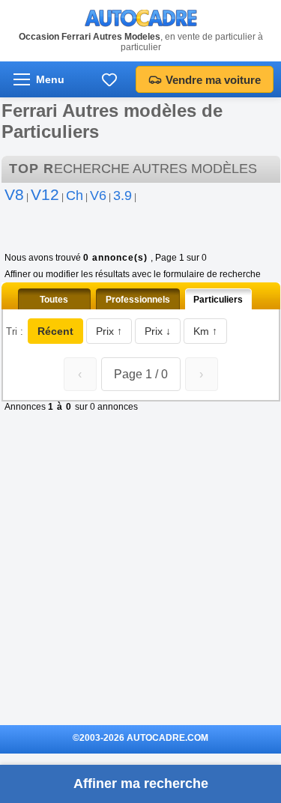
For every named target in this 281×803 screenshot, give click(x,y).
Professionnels (138, 299)
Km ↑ (205, 331)
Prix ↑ (109, 331)
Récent (55, 331)
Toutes (54, 299)
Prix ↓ (158, 331)
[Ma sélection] (109, 79)
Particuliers (218, 299)
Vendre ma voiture (213, 79)
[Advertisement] (140, 578)
